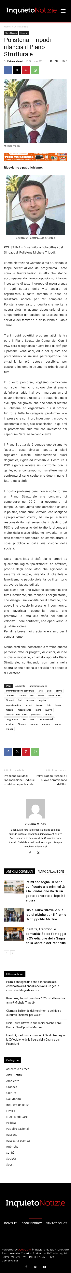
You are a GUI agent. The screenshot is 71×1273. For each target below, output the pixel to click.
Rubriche (12, 1146)
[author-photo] (35, 818)
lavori (29, 704)
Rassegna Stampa (18, 1140)
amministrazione (38, 685)
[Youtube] (45, 1267)
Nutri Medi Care (17, 1117)
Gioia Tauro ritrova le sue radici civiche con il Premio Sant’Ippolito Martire (46, 914)
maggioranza (24, 709)
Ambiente (12, 1081)
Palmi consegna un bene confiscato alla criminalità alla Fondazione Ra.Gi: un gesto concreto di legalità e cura (45, 891)
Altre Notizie (21, 26)
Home (7, 26)
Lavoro (10, 1111)
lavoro (39, 704)
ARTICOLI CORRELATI (19, 871)
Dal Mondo (13, 1099)
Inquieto (43, 700)
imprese (30, 700)
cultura (22, 695)
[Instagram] (35, 1267)
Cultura (11, 1093)
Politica (11, 1123)
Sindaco (22, 724)
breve (59, 690)
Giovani (10, 700)
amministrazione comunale (20, 690)
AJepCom (24, 1250)
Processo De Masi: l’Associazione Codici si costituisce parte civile (19, 780)
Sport (9, 1164)
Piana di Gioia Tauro (16, 714)
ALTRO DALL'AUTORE (51, 871)
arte (40, 690)
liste (49, 704)
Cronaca (11, 1087)
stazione (46, 724)
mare (38, 709)
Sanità (10, 1152)
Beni (49, 690)
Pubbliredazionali (18, 1129)
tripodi (9, 728)
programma (12, 719)
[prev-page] (6, 952)
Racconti (12, 1134)
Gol (19, 700)
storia (58, 724)
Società (24, 32)
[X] (17, 70)
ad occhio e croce (17, 1069)
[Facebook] (8, 70)
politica (48, 714)
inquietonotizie (13, 704)
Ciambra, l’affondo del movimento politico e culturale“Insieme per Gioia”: (33, 1012)
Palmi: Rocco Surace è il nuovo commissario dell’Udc (51, 780)
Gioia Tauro (55, 695)
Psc (24, 719)
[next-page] (12, 952)
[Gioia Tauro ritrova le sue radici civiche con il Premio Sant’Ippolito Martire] (14, 915)
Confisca (10, 695)
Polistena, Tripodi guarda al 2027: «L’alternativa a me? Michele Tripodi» (35, 1000)
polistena (35, 714)
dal (32, 695)
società (33, 724)
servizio (10, 724)
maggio (9, 709)
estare (41, 695)
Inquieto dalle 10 (17, 1105)
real (32, 719)
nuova (48, 709)
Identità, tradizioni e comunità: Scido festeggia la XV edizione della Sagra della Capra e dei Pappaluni (35, 1039)
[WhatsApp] (35, 70)
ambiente (20, 685)
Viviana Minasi (14, 61)
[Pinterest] (26, 70)
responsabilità (46, 719)
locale (58, 704)
